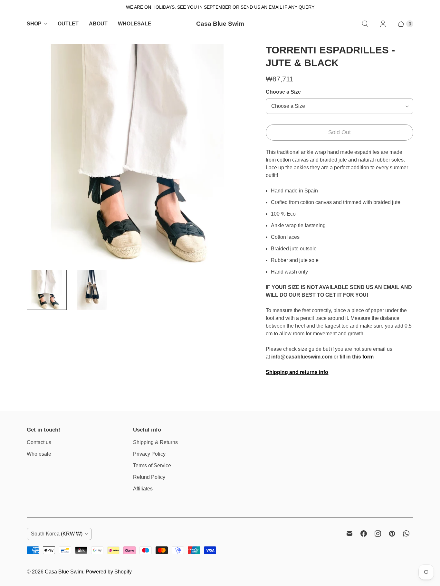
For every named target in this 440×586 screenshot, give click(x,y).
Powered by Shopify (109, 571)
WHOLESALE (134, 23)
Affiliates (143, 488)
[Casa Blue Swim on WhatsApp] (406, 533)
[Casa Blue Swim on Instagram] (378, 533)
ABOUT (98, 23)
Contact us (39, 442)
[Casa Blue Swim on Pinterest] (392, 533)
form (368, 356)
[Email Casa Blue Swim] (349, 533)
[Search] (365, 24)
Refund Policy (149, 477)
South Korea (56, 533)
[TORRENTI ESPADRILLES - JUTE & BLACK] (137, 154)
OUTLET (68, 23)
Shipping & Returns (155, 442)
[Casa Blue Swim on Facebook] (364, 533)
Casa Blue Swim (64, 571)
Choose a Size (283, 92)
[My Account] (383, 24)
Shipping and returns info (297, 372)
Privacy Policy (149, 454)
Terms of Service (152, 465)
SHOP (34, 23)
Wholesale (39, 454)
